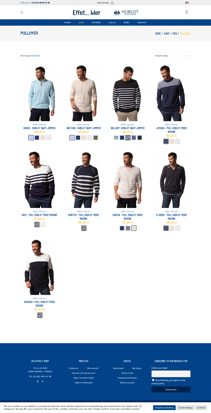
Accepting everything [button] (164, 407)
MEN (175, 33)
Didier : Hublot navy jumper (39, 128)
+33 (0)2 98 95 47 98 (42, 376)
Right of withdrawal (83, 382)
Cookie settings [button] (185, 407)
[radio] (31, 137)
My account (118, 368)
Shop (166, 33)
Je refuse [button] (201, 407)
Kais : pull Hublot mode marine (39, 215)
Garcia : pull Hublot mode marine (128, 216)
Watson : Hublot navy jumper (83, 128)
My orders (136, 368)
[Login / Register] (112, 2)
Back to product (127, 382)
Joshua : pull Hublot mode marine (171, 129)
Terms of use (127, 373)
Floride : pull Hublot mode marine (171, 216)
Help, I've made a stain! (84, 377)
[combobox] (171, 56)
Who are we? (93, 368)
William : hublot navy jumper (128, 128)
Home (158, 33)
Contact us (73, 368)
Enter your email (159, 368)
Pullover (42, 124)
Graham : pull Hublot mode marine (39, 303)
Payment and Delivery (127, 377)
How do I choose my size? (83, 373)
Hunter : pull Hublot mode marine (83, 216)
